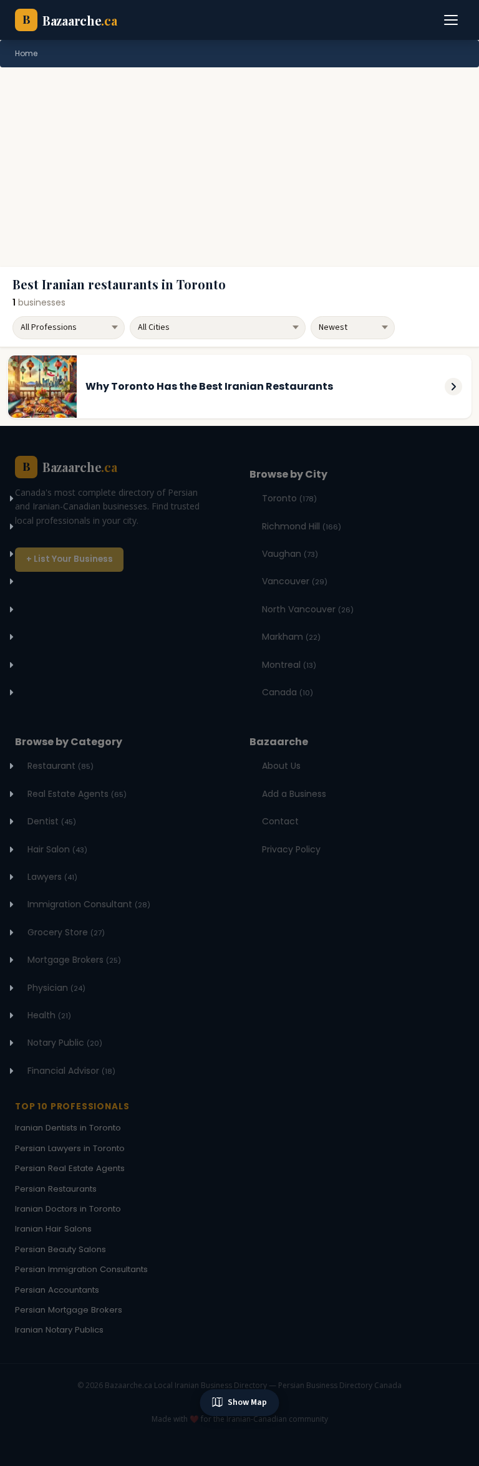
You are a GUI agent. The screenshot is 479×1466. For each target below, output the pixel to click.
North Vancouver (308, 609)
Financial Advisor (71, 1070)
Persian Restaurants (56, 1189)
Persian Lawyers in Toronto (70, 1148)
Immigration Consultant (88, 904)
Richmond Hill (301, 526)
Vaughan (290, 553)
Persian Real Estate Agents (70, 1168)
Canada (287, 692)
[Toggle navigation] (451, 19)
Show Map (247, 1402)
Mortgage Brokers (74, 959)
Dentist (51, 821)
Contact (280, 821)
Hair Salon (57, 849)
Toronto (289, 498)
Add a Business (294, 794)
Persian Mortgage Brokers (68, 1310)
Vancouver (294, 581)
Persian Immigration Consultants (81, 1269)
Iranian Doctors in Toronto (68, 1209)
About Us (281, 766)
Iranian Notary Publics (59, 1330)
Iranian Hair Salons (53, 1229)
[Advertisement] (239, 167)
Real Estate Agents (77, 794)
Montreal (289, 664)
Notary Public (64, 1042)
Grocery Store (66, 932)
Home (26, 53)
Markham (291, 636)
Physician (56, 987)
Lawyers (52, 876)
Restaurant (60, 766)
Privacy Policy (291, 849)
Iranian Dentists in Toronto (68, 1128)
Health (49, 1015)
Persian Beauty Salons (60, 1249)
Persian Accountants (57, 1290)
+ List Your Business (69, 559)
